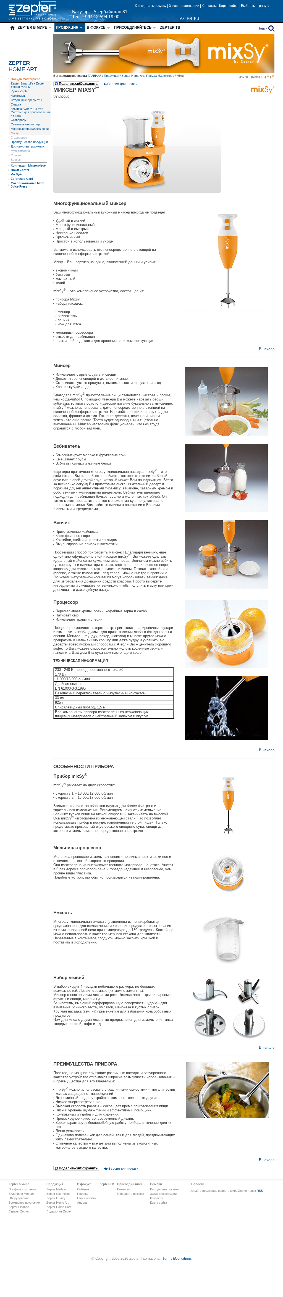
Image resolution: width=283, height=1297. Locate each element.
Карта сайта (229, 6)
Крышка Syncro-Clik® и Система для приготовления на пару (31, 112)
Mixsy (15, 133)
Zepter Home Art (133, 75)
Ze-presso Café (22, 178)
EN (189, 19)
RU (196, 19)
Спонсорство (86, 1198)
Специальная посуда (25, 124)
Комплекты (18, 95)
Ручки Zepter (20, 91)
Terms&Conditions (177, 1258)
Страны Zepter (19, 1211)
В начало (266, 349)
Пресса (82, 1193)
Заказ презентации (184, 6)
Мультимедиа (20, 150)
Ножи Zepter (20, 170)
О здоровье (19, 137)
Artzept (82, 1202)
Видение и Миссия (22, 1193)
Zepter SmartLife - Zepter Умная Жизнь (28, 85)
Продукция (67, 27)
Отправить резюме (130, 1193)
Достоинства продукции (27, 146)
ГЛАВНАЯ (95, 75)
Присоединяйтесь (132, 27)
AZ (182, 19)
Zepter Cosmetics (58, 1193)
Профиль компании (22, 1189)
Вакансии (123, 1189)
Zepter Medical (56, 1189)
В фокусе (96, 27)
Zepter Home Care (59, 1207)
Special (15, 159)
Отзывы (16, 155)
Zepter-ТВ (170, 27)
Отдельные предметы (26, 100)
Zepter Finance (19, 1207)
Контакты (210, 6)
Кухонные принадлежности (30, 128)
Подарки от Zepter (59, 1211)
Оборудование (19, 1198)
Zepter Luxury (55, 1198)
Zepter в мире (32, 27)
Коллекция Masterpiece (28, 165)
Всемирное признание (24, 1202)
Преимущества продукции (29, 142)
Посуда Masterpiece (25, 79)
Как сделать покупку (151, 6)
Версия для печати (123, 84)
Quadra (16, 104)
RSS (260, 1190)
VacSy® (16, 174)
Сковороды (19, 120)
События (83, 1189)
